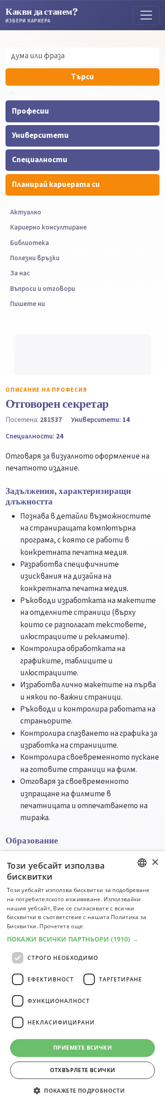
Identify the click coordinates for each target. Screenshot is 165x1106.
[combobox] (142, 862)
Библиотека (29, 243)
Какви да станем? (42, 14)
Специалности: (34, 436)
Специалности (39, 159)
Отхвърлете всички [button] (83, 1070)
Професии (30, 111)
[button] (82, 939)
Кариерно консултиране (48, 227)
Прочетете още (61, 926)
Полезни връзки (35, 258)
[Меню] (146, 15)
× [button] (154, 862)
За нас (20, 273)
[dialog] (82, 978)
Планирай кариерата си (56, 184)
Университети (40, 135)
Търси (82, 76)
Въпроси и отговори (42, 289)
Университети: (100, 420)
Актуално (25, 212)
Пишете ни (27, 304)
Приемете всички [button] (82, 1047)
